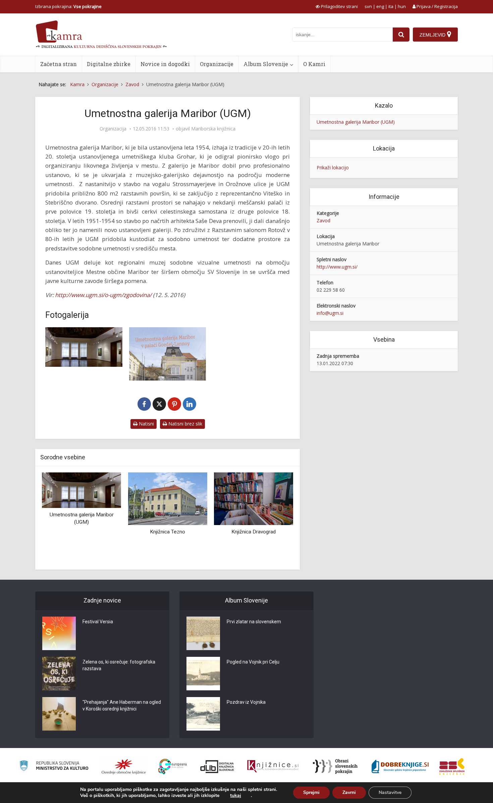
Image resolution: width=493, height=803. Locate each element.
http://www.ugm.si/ (337, 267)
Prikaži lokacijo (333, 167)
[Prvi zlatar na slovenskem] (203, 633)
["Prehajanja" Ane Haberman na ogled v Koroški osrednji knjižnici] (59, 714)
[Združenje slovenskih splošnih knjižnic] (273, 766)
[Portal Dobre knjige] (400, 766)
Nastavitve (390, 792)
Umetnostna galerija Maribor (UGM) (356, 122)
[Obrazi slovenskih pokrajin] (335, 766)
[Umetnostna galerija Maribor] (83, 347)
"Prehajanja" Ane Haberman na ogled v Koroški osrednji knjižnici (122, 705)
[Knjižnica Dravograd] (253, 498)
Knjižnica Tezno (167, 532)
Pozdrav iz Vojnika (246, 702)
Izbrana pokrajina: (68, 6)
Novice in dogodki (165, 63)
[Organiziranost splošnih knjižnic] (123, 766)
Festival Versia (98, 621)
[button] (276, 518)
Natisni (146, 423)
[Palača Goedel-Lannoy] (167, 354)
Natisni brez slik (184, 423)
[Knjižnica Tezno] (167, 498)
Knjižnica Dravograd (253, 532)
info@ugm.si (330, 313)
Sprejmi (311, 792)
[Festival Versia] (59, 633)
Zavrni (349, 792)
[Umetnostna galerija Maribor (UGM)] (81, 489)
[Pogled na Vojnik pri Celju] (203, 673)
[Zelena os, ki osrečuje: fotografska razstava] (59, 673)
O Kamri (314, 63)
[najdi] (401, 34)
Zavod (323, 220)
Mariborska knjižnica (213, 129)
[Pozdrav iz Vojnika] (203, 714)
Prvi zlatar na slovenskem (254, 621)
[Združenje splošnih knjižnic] (451, 766)
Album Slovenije (265, 63)
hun (402, 6)
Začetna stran (58, 63)
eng (380, 6)
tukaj (235, 796)
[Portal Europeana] (172, 766)
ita (390, 6)
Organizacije (216, 63)
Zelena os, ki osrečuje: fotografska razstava (119, 665)
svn (368, 6)
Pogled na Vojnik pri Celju (253, 662)
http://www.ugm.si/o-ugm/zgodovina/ (103, 295)
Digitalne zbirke (108, 63)
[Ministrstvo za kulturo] (53, 766)
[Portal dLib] (217, 766)
